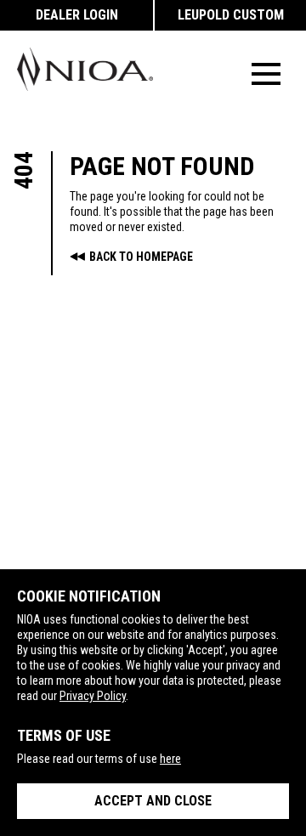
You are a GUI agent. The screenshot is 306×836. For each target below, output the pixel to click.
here (170, 758)
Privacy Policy (93, 696)
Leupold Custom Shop (231, 19)
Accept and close (153, 801)
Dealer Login (77, 15)
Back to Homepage (141, 256)
